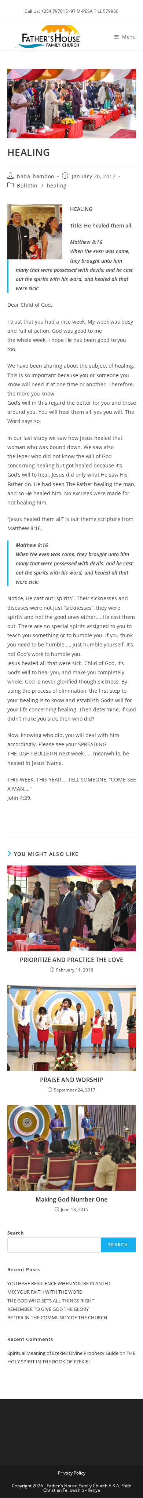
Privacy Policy (71, 1473)
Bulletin (27, 185)
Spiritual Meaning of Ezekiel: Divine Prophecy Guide (62, 1353)
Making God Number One (71, 1199)
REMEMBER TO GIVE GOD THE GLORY (48, 1309)
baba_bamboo (35, 176)
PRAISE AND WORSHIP (71, 1080)
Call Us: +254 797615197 (50, 11)
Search (15, 1232)
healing (57, 185)
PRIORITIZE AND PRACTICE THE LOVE (71, 960)
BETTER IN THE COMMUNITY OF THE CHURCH (57, 1317)
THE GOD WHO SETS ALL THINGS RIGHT (50, 1300)
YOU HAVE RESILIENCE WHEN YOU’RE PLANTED (58, 1283)
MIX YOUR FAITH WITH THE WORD (44, 1292)
